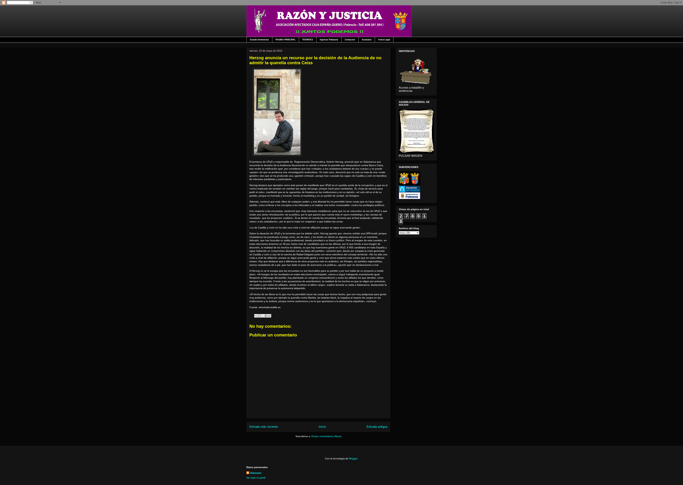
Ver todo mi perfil (255, 477)
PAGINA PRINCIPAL (286, 39)
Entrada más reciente (263, 426)
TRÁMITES (307, 39)
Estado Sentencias (259, 39)
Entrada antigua (377, 426)
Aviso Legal (384, 39)
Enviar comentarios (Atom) (326, 436)
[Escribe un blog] (259, 316)
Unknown (255, 472)
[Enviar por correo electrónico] (256, 316)
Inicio (322, 426)
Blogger (353, 458)
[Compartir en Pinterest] (269, 316)
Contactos (350, 39)
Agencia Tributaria (329, 39)
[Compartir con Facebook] (266, 316)
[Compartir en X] (262, 316)
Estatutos (367, 39)
